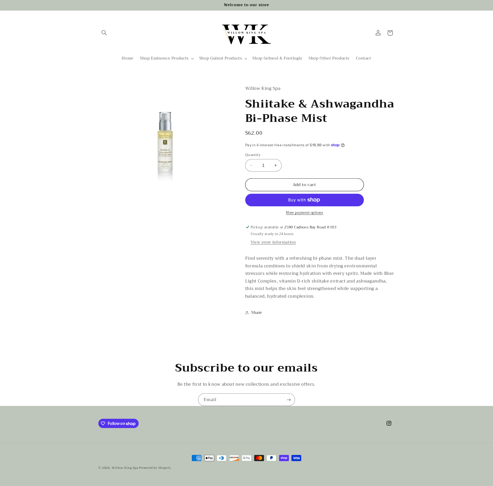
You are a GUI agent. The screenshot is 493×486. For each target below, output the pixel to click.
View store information (273, 242)
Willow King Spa (125, 467)
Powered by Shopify (155, 467)
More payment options (304, 212)
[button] (104, 33)
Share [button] (256, 312)
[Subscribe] (289, 399)
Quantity (253, 154)
